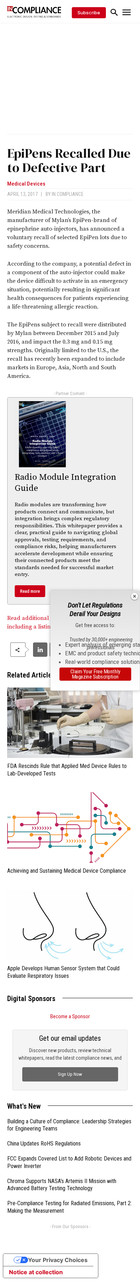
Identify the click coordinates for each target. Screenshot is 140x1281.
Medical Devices (26, 184)
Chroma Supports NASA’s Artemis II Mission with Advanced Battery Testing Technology (61, 1185)
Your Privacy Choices (58, 1259)
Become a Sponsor (70, 1016)
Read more (30, 591)
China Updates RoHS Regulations (44, 1143)
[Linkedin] (40, 649)
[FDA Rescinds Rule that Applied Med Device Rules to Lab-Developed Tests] (70, 723)
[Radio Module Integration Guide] (42, 434)
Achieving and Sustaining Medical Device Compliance (66, 870)
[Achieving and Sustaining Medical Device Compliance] (70, 827)
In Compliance (68, 194)
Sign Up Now (70, 1074)
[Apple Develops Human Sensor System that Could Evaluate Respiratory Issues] (70, 925)
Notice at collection (36, 1272)
